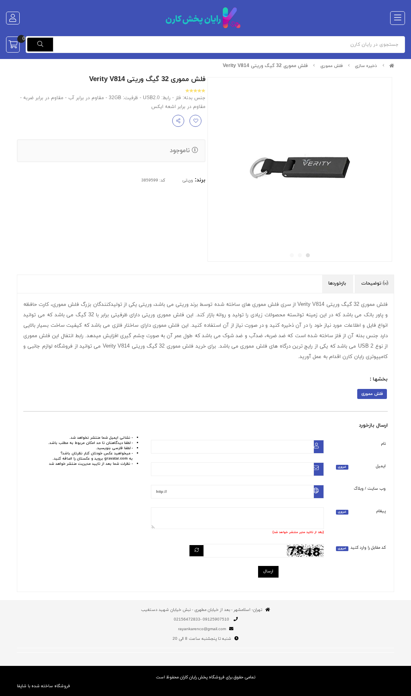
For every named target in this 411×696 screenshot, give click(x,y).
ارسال (268, 571)
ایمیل (362, 466)
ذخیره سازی (366, 66)
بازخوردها (338, 283)
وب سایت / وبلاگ (370, 489)
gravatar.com (116, 458)
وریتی (187, 180)
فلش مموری (331, 66)
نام (383, 444)
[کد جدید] (196, 551)
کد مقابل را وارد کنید (362, 548)
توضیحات (372, 283)
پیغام (362, 511)
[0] (13, 45)
